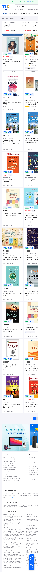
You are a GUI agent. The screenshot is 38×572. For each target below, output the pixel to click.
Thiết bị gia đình (17, 567)
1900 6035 (10, 497)
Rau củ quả (9, 531)
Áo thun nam (29, 527)
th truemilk (21, 505)
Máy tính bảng (10, 547)
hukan (15, 506)
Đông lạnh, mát (14, 532)
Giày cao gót (29, 540)
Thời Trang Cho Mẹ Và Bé (9, 516)
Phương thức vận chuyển (9, 467)
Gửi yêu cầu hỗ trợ (8, 463)
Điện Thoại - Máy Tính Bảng (12, 543)
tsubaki (26, 506)
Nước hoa (9, 561)
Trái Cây (5, 530)
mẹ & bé (30, 9)
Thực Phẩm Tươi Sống (10, 528)
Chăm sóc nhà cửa (13, 540)
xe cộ (25, 9)
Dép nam (33, 551)
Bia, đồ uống (9, 535)
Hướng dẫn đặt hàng (8, 465)
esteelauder (14, 505)
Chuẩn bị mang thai (11, 525)
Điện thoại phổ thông (11, 546)
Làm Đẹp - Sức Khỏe (9, 550)
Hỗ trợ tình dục (16, 561)
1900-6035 (11, 457)
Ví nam (27, 565)
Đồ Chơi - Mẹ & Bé (8, 514)
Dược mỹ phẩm (17, 562)
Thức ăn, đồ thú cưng (11, 538)
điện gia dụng (19, 9)
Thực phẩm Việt (17, 531)
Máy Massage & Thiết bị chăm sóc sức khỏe (13, 556)
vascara (5, 505)
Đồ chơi (19, 516)
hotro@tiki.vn (16, 478)
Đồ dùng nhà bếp (7, 567)
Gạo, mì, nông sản (11, 534)
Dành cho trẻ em (11, 537)
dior (9, 505)
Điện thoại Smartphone (9, 545)
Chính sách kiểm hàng (9, 469)
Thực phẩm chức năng (12, 554)
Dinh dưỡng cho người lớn (12, 522)
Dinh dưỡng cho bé (11, 520)
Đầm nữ (31, 516)
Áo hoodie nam (33, 530)
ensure (34, 505)
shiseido (5, 506)
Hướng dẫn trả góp (8, 474)
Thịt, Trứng (11, 530)
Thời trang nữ (30, 514)
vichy (19, 506)
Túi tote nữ (35, 560)
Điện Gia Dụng (7, 565)
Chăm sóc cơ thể (11, 555)
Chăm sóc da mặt (7, 552)
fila (23, 506)
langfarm (11, 506)
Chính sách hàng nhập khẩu (10, 476)
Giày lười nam (29, 550)
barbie (26, 505)
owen (30, 505)
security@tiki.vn (16, 480)
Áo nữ (27, 516)
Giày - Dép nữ (30, 538)
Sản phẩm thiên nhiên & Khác (12, 557)
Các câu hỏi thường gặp (9, 461)
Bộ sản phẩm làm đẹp (12, 562)
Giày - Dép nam (30, 548)
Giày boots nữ (31, 543)
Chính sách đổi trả (7, 472)
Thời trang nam (30, 525)
